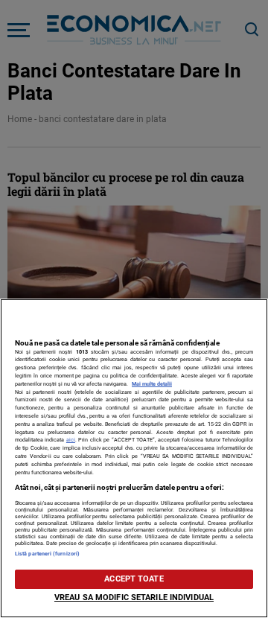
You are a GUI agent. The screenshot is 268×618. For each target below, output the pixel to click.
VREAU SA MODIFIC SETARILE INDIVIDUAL (134, 597)
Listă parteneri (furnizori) (47, 553)
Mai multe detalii (152, 383)
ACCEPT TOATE (133, 579)
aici (70, 439)
